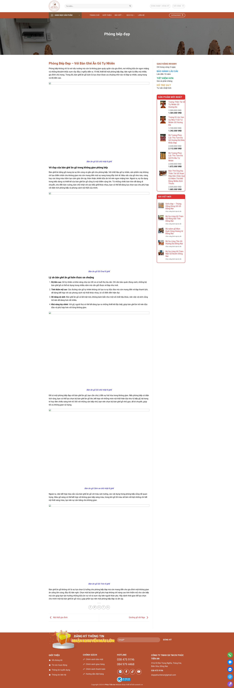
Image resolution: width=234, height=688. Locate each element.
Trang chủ (94, 15)
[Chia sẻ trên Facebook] (90, 607)
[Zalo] (230, 669)
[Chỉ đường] (230, 684)
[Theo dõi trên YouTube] (139, 672)
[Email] (230, 676)
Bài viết (118, 15)
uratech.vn (139, 685)
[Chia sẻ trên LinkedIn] (108, 607)
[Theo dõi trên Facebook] (126, 672)
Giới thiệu (107, 15)
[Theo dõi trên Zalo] (120, 672)
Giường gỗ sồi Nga (137, 617)
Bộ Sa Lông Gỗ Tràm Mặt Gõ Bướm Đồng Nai (174, 253)
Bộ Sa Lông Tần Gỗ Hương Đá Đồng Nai (174, 242)
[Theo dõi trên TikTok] (132, 672)
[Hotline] (230, 655)
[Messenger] (230, 662)
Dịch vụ (130, 15)
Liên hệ (141, 15)
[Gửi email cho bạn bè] (99, 607)
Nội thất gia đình (60, 617)
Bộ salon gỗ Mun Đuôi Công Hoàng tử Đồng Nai (174, 231)
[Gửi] (130, 6)
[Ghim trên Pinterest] (104, 607)
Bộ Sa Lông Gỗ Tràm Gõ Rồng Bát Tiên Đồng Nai (174, 218)
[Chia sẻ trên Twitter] (95, 607)
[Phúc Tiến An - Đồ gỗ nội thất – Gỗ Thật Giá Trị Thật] (55, 6)
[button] (160, 6)
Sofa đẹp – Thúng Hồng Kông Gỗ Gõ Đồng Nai (173, 206)
